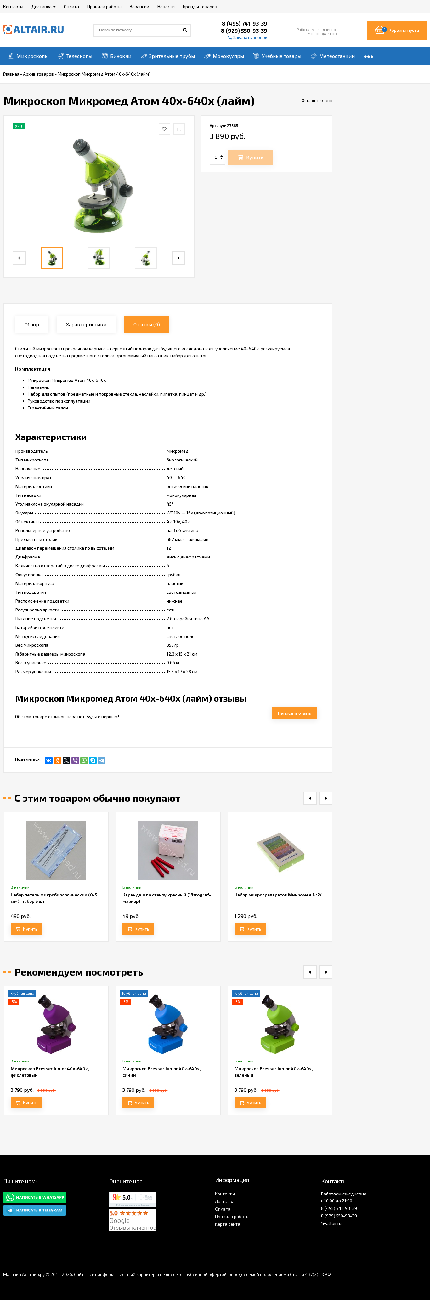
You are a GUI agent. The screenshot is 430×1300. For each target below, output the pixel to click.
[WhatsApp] (84, 760)
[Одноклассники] (57, 760)
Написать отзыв (294, 713)
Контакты (225, 1193)
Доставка (225, 1201)
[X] (66, 760)
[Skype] (93, 760)
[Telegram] (101, 760)
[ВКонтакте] (49, 760)
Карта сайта (227, 1224)
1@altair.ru (331, 1223)
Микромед (178, 451)
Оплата (222, 1208)
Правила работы (232, 1216)
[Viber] (75, 760)
